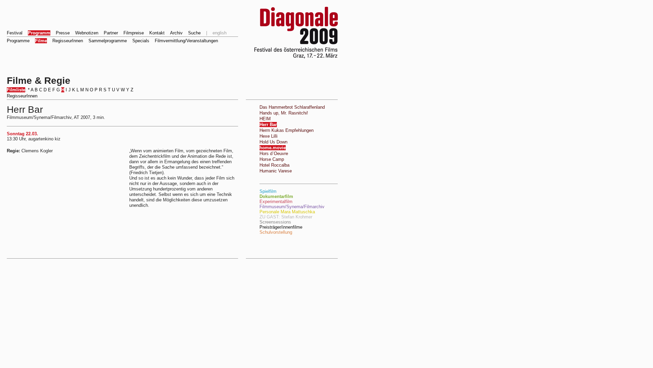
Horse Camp (271, 159)
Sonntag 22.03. (22, 133)
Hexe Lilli (268, 136)
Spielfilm (268, 191)
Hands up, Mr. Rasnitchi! (283, 113)
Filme (41, 40)
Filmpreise (133, 32)
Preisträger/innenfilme (280, 227)
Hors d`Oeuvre (273, 153)
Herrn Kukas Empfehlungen (286, 130)
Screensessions (275, 222)
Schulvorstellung (275, 232)
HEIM (265, 118)
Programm (39, 32)
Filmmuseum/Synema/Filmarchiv (291, 206)
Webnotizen (86, 32)
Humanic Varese (275, 170)
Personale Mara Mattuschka (287, 211)
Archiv (176, 32)
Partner (111, 32)
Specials (140, 40)
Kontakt (157, 32)
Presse (63, 32)
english (220, 32)
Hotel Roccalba (274, 165)
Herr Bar (268, 124)
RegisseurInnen (67, 40)
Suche (194, 32)
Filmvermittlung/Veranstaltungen (186, 40)
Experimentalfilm (275, 201)
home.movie (272, 147)
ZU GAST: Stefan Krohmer (285, 216)
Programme (18, 40)
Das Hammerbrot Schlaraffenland (292, 107)
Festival (14, 32)
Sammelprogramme (107, 40)
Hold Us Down (273, 141)
